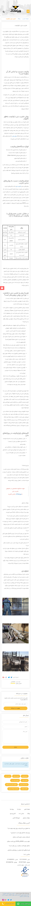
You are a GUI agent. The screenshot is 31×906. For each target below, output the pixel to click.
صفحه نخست (25, 19)
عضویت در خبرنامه (15, 708)
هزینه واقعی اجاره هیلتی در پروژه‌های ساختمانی (19, 850)
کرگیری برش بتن (15, 780)
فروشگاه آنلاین (16, 818)
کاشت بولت (24, 780)
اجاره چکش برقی (23, 784)
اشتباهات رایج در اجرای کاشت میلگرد (21, 837)
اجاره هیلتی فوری (25, 895)
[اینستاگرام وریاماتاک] (3, 900)
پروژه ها (12, 809)
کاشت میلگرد (24, 788)
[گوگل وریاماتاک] (5, 900)
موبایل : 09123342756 (11, 862)
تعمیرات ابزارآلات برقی (13, 788)
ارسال (15, 747)
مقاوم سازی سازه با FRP (11, 784)
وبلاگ (19, 19)
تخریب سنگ (16, 776)
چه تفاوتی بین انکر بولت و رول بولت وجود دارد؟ (19, 828)
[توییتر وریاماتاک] (11, 900)
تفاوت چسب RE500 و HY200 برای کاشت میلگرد (18, 841)
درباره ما (19, 809)
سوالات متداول (26, 818)
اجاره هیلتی (24, 776)
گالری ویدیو (12, 813)
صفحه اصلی (27, 809)
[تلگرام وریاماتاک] (8, 900)
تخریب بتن (7, 776)
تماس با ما (21, 813)
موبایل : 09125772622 (24, 862)
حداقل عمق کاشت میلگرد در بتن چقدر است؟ (19, 846)
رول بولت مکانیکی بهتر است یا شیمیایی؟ (20, 833)
